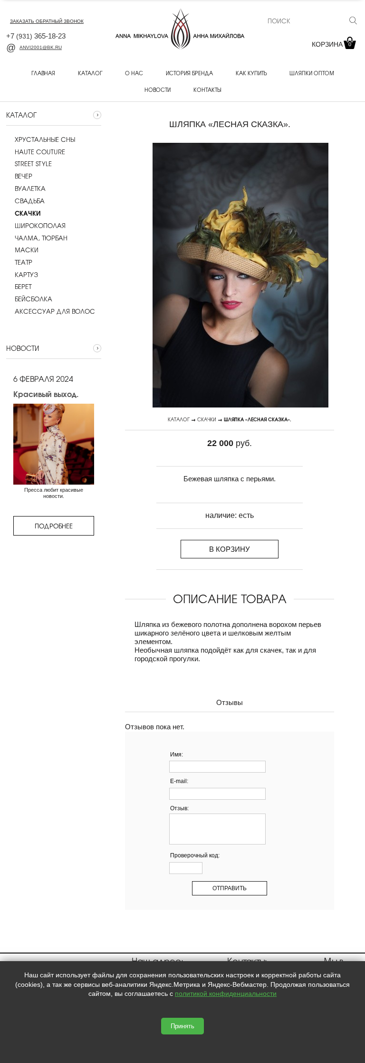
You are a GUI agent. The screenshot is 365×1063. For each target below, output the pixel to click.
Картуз (26, 274)
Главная (43, 73)
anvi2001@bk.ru (40, 47)
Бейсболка (33, 299)
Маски (26, 250)
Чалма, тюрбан (41, 238)
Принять (182, 1026)
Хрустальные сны (45, 139)
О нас (134, 73)
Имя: (176, 754)
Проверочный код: (195, 855)
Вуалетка (30, 188)
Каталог (90, 73)
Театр (23, 262)
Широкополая (40, 225)
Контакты (207, 89)
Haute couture (40, 152)
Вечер (23, 176)
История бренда (189, 73)
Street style (33, 163)
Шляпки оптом (311, 73)
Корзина (331, 44)
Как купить (251, 73)
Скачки (206, 419)
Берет (23, 286)
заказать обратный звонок (47, 21)
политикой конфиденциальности (226, 993)
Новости (157, 89)
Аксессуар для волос (55, 311)
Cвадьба (30, 201)
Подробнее (54, 525)
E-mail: (179, 781)
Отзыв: (179, 808)
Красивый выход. (45, 393)
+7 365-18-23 (36, 36)
